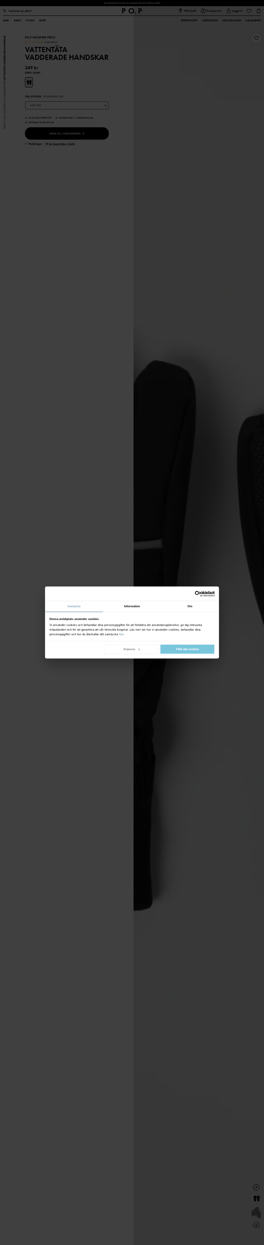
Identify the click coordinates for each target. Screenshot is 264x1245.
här (121, 634)
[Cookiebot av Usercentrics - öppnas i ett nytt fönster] (198, 594)
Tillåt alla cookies (187, 649)
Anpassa (129, 649)
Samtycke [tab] (74, 606)
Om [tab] (189, 606)
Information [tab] (132, 606)
